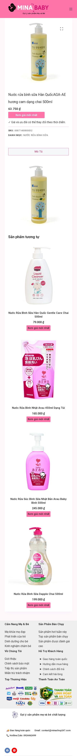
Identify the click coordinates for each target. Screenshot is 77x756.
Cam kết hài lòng (52, 674)
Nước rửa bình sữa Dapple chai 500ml (38, 594)
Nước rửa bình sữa (35, 135)
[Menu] (70, 9)
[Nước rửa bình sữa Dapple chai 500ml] (38, 556)
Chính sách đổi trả (53, 669)
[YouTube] (14, 750)
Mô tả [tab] (38, 151)
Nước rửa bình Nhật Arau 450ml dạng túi (38, 407)
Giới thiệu (10, 659)
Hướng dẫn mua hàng (55, 664)
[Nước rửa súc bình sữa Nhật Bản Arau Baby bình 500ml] (38, 461)
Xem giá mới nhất (26, 115)
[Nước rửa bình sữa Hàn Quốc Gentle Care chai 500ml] (38, 275)
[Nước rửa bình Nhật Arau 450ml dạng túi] (38, 370)
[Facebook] (7, 750)
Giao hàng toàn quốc (55, 659)
